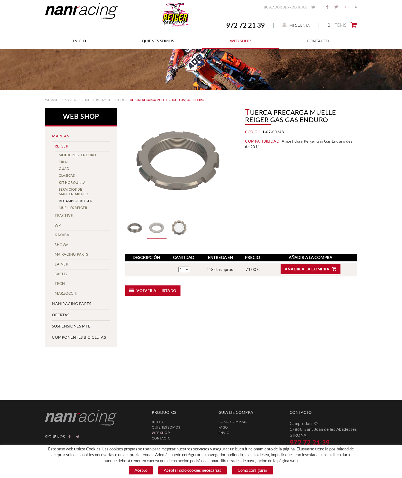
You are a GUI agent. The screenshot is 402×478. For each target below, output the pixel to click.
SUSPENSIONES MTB (71, 326)
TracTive (64, 216)
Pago (223, 427)
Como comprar (233, 422)
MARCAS (71, 100)
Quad (64, 168)
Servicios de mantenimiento (74, 192)
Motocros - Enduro (77, 155)
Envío (224, 433)
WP (58, 225)
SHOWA (62, 245)
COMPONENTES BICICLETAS (79, 337)
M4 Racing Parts (71, 254)
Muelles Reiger (73, 208)
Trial (64, 162)
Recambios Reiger (110, 100)
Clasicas (67, 175)
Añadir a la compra (307, 269)
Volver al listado (156, 290)
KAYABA (62, 235)
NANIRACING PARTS (71, 304)
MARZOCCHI (66, 293)
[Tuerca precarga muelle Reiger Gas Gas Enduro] (179, 162)
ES (347, 7)
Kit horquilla (72, 182)
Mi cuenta (299, 25)
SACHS (61, 274)
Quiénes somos (166, 427)
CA (355, 7)
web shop (52, 100)
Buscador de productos (286, 7)
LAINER (61, 264)
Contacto (161, 438)
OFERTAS (60, 315)
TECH (60, 284)
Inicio (157, 422)
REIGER (86, 100)
